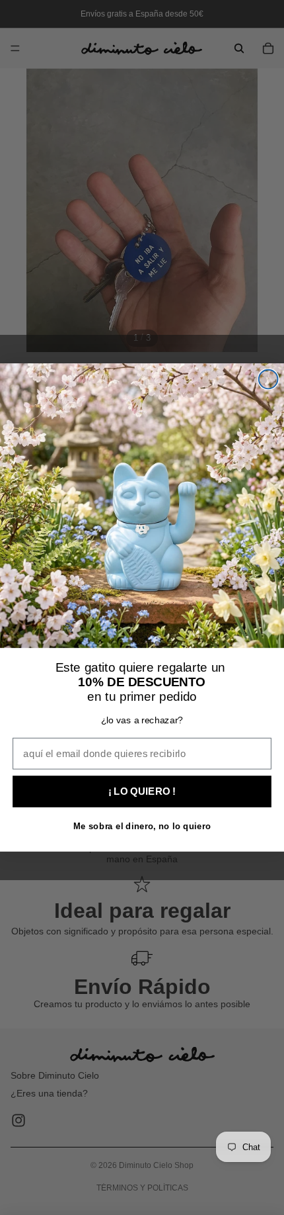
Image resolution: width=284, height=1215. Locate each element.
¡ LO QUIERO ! (142, 791)
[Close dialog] (268, 379)
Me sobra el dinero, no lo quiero (142, 826)
